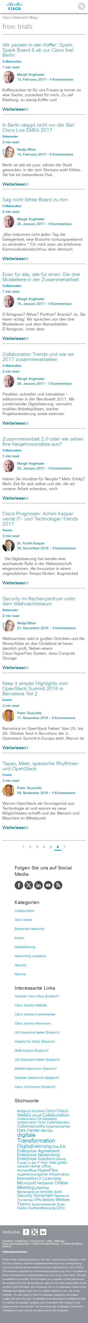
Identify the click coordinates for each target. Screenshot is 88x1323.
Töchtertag (25, 1200)
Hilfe (49, 1241)
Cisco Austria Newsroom (33, 1023)
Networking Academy (30, 956)
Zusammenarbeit (44, 1204)
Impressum (37, 1241)
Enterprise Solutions (36, 1159)
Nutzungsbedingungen (16, 1243)
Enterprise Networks (29, 929)
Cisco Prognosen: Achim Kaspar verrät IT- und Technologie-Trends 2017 (40, 519)
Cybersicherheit (58, 1126)
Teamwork (61, 1196)
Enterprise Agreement (38, 1151)
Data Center (23, 920)
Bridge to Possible (30, 1111)
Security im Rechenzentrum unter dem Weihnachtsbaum (39, 601)
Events (19, 938)
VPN (37, 1200)
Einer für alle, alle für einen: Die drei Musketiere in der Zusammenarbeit (41, 277)
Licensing (52, 1178)
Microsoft (26, 1183)
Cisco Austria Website (31, 1005)
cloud (36, 1115)
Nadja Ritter (26, 149)
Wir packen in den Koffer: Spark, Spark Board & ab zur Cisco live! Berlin (38, 50)
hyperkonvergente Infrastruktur (43, 1174)
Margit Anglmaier (30, 74)
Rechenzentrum (28, 1192)
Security (20, 965)
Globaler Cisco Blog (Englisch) (37, 996)
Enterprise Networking (38, 1155)
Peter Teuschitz (29, 713)
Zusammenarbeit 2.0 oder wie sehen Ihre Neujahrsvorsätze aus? (42, 442)
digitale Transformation (36, 1138)
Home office (40, 1166)
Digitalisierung (25, 947)
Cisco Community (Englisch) (35, 1087)
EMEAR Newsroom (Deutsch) (35, 1068)
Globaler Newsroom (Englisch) (37, 1078)
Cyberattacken (58, 1122)
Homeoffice (27, 1170)
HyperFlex (48, 1170)
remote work (51, 1192)
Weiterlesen (14, 109)
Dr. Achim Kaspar (31, 543)
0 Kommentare (61, 79)
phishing (42, 1188)
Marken (6, 1246)
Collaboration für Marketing (37, 1119)
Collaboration (24, 911)
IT (40, 1178)
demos (47, 1130)
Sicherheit (43, 1196)
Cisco (50, 1111)
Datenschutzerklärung (46, 1243)
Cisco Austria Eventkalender (35, 1014)
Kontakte (7, 1241)
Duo (56, 1147)
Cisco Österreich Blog (19, 17)
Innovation (27, 1178)
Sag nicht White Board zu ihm (35, 199)
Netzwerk (45, 1183)
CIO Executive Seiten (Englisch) (37, 1032)
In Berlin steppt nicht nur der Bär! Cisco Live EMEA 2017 (38, 128)
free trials (49, 1163)
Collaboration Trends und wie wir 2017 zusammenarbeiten (38, 357)
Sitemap (59, 1241)
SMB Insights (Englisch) (31, 1050)
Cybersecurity (31, 1126)
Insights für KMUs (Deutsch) (35, 1041)
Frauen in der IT (28, 1163)
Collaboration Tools (31, 1122)
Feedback (21, 1241)
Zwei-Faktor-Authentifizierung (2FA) (41, 1206)
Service (20, 974)
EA (63, 1147)
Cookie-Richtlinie (71, 1243)
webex (48, 1200)
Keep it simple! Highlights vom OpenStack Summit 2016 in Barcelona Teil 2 (35, 688)
